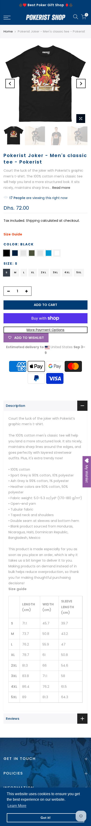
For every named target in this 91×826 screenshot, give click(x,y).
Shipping (33, 220)
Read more (60, 187)
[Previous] (10, 83)
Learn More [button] (16, 806)
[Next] (81, 83)
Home (8, 31)
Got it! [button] (46, 818)
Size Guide (13, 234)
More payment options (45, 330)
